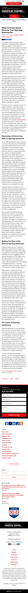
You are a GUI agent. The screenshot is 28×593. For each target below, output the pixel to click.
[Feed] (21, 423)
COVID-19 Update (14, 464)
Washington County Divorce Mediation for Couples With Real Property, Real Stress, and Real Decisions (14, 487)
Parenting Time (7, 447)
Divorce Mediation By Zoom (10, 453)
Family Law (6, 440)
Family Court (6, 442)
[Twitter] (10, 423)
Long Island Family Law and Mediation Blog (14, 10)
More (23, 16)
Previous (5, 379)
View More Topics (6, 458)
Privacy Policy (14, 557)
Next (17, 379)
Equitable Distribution (9, 455)
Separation (6, 449)
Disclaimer (14, 555)
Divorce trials (21, 120)
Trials (20, 371)
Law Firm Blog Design (14, 591)
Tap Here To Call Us (14, 3)
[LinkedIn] (14, 423)
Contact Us (14, 559)
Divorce (15, 371)
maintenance (6, 451)
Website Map (14, 562)
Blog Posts (14, 564)
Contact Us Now (14, 415)
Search (14, 477)
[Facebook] (6, 423)
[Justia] (17, 423)
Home (4, 16)
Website (14, 552)
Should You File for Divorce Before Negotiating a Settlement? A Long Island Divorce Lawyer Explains (13, 495)
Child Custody (9, 371)
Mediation (6, 436)
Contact (14, 16)
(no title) (4, 501)
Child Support (6, 438)
